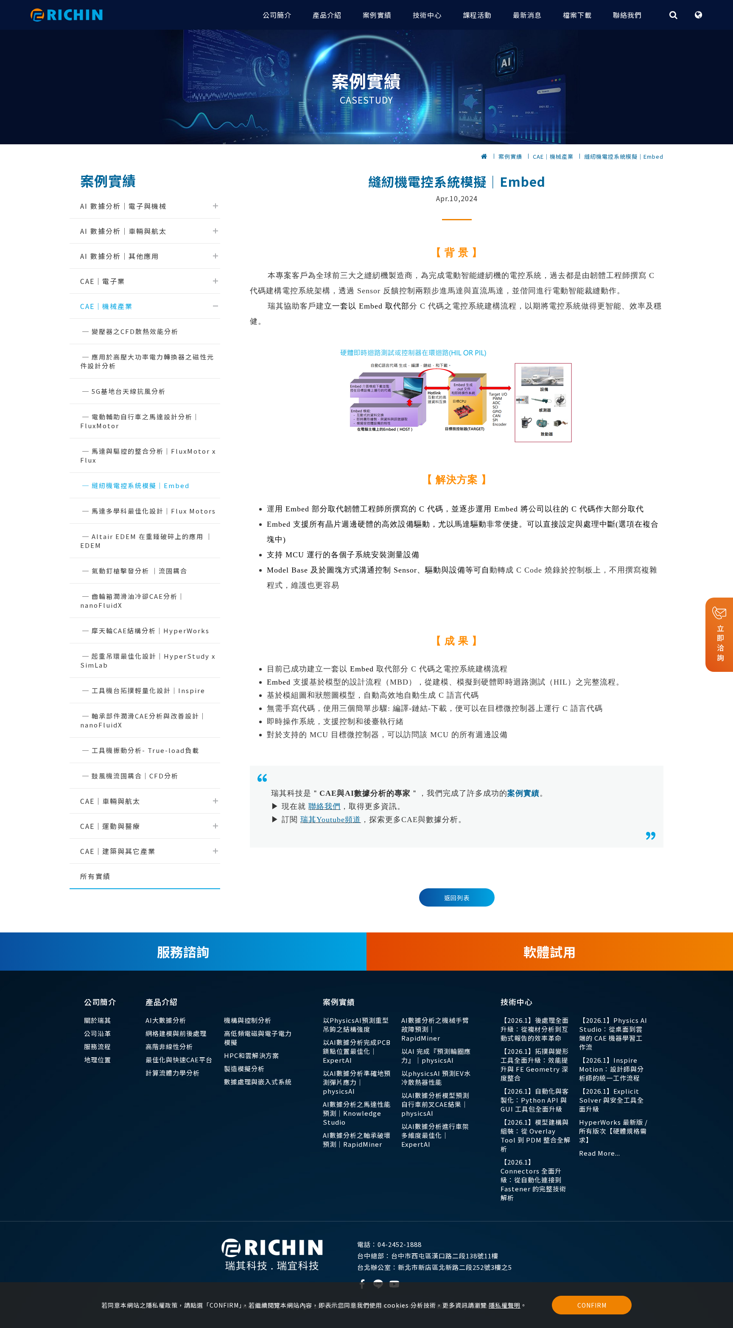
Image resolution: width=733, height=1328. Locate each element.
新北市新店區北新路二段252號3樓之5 (434, 1267)
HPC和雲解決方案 (251, 1055)
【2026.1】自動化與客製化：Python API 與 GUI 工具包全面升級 (535, 1100)
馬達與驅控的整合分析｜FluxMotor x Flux (148, 455)
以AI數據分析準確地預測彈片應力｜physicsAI (357, 1082)
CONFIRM (592, 1305)
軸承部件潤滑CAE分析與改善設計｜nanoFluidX (143, 720)
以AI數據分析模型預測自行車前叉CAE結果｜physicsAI (435, 1104)
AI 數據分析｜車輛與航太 (123, 231)
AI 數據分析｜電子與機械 (123, 206)
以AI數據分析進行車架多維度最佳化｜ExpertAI (435, 1135)
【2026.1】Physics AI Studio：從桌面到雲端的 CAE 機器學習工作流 (613, 1033)
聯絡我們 (627, 15)
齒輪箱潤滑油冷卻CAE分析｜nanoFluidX (132, 600)
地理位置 (97, 1059)
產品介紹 (327, 15)
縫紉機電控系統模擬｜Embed (623, 156)
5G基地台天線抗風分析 (129, 391)
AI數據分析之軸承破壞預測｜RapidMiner (357, 1139)
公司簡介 (277, 15)
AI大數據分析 (165, 1020)
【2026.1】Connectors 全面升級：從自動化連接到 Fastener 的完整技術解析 (533, 1179)
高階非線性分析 (169, 1046)
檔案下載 (577, 15)
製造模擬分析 (244, 1068)
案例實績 (377, 15)
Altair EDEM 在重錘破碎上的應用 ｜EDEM (146, 541)
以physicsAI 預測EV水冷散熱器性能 (436, 1078)
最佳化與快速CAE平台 (179, 1059)
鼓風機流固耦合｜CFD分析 (135, 775)
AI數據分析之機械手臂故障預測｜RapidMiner (435, 1029)
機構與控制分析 (247, 1020)
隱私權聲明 (504, 1305)
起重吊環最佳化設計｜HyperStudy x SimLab (147, 660)
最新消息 (527, 15)
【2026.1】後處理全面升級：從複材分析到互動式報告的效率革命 (535, 1029)
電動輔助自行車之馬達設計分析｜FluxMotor (140, 421)
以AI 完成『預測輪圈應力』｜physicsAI (436, 1055)
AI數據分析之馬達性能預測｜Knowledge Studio (357, 1113)
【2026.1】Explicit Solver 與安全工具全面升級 (611, 1100)
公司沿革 (97, 1033)
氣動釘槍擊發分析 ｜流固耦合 (139, 570)
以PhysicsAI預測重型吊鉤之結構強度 (356, 1024)
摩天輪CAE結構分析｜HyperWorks (151, 630)
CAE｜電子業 (102, 281)
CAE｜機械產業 (553, 156)
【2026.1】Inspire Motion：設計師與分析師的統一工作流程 (611, 1069)
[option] (366, 87)
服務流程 (97, 1046)
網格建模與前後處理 (176, 1033)
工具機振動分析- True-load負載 (145, 750)
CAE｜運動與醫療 (110, 826)
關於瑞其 (97, 1020)
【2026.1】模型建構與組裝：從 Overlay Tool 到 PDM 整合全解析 (536, 1135)
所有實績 (95, 876)
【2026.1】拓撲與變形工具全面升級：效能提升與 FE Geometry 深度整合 (535, 1064)
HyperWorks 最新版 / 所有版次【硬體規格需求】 (613, 1130)
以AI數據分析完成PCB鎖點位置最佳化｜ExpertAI (357, 1051)
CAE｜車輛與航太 (110, 801)
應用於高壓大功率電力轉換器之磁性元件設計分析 (147, 361)
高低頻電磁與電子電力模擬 (258, 1038)
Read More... (599, 1152)
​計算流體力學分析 (172, 1072)
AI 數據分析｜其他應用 (119, 256)
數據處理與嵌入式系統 (258, 1081)
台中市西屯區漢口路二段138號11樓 (427, 1255)
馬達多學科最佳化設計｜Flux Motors (154, 510)
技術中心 (427, 15)
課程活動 (477, 15)
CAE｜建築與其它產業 (118, 851)
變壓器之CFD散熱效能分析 (135, 331)
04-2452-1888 (389, 1244)
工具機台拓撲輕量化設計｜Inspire (148, 690)
